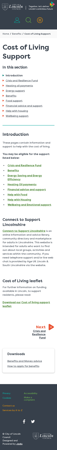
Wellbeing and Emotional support (29, 204)
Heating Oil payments (22, 184)
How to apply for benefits (23, 366)
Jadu (19, 444)
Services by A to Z (12, 410)
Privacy (6, 393)
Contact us (9, 406)
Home (6, 33)
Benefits (16, 33)
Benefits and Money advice (24, 361)
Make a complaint (29, 398)
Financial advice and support (27, 189)
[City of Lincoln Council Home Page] (28, 6)
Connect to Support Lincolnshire (24, 230)
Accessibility (30, 393)
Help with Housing (19, 199)
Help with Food (17, 194)
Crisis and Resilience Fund (24, 165)
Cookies (7, 398)
